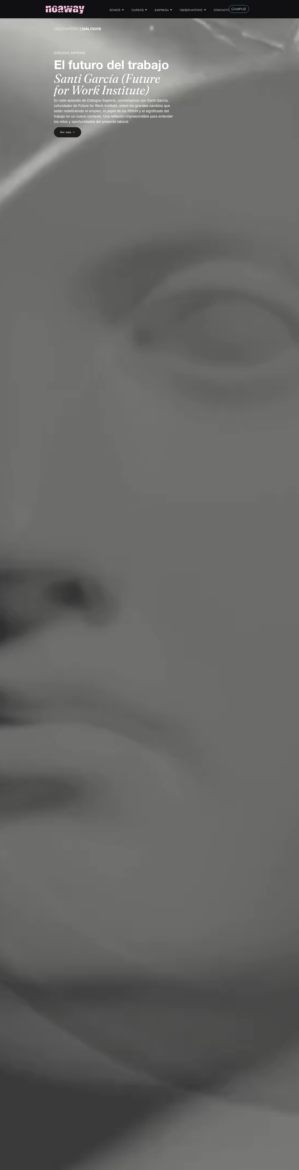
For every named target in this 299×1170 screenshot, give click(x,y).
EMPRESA (162, 10)
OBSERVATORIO (66, 29)
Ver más (66, 132)
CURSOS (138, 10)
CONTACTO (222, 10)
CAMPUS (238, 9)
